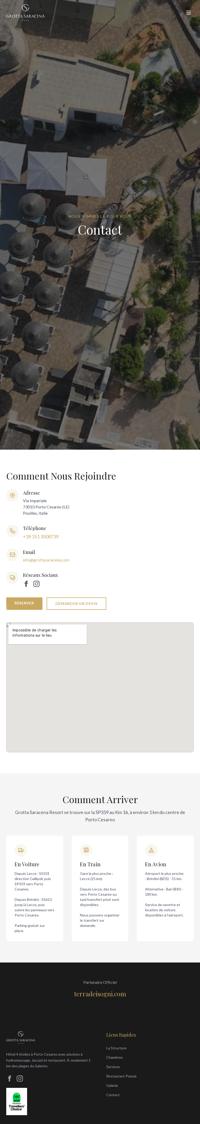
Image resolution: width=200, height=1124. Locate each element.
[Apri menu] (188, 12)
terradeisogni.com (100, 994)
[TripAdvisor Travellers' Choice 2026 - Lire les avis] (16, 1101)
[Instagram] (36, 584)
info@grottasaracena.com (46, 559)
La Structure (116, 1048)
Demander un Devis (76, 603)
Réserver (24, 603)
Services (113, 1066)
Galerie (112, 1085)
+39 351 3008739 (41, 536)
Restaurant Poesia (121, 1076)
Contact (113, 1095)
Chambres (114, 1057)
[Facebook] (26, 584)
